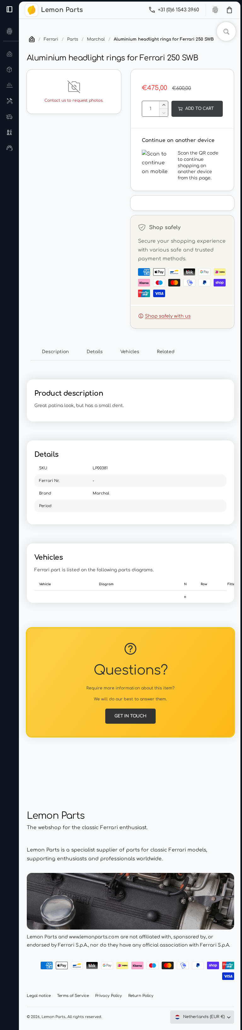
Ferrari (51, 39)
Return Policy (140, 995)
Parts (72, 39)
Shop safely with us (168, 316)
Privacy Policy (108, 995)
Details (95, 351)
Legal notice (39, 995)
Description (55, 351)
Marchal (96, 39)
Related (166, 351)
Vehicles (129, 351)
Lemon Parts (53, 1017)
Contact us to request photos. (73, 100)
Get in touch (130, 716)
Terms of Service (73, 995)
